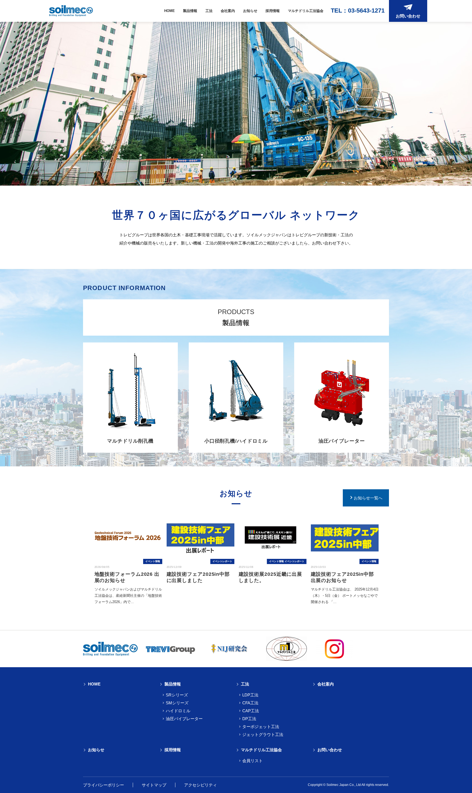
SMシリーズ (177, 702)
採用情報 (273, 11)
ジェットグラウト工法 (262, 734)
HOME (169, 11)
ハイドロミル (178, 710)
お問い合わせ (329, 749)
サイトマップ (154, 785)
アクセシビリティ (200, 785)
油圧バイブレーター (341, 441)
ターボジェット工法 (260, 726)
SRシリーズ (177, 695)
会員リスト (252, 760)
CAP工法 (250, 710)
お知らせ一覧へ (368, 498)
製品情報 (190, 11)
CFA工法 (250, 702)
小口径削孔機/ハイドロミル (236, 441)
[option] (128, 558)
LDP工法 (250, 695)
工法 (209, 11)
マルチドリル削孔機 (130, 441)
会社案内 (228, 11)
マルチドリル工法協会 (305, 11)
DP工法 (249, 718)
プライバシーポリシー (103, 785)
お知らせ (250, 11)
